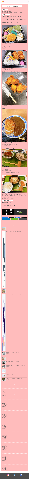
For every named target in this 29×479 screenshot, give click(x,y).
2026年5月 (3, 396)
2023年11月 (4, 425)
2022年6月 (3, 439)
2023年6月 (3, 429)
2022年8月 (3, 437)
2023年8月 (3, 427)
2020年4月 (3, 460)
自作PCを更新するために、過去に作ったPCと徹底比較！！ (13, 231)
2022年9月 (3, 436)
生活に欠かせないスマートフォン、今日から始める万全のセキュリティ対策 (15, 365)
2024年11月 (4, 414)
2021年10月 (4, 448)
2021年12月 (4, 446)
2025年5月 (3, 407)
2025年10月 (4, 404)
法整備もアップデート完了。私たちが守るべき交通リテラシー (14, 378)
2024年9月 (3, 416)
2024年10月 (4, 415)
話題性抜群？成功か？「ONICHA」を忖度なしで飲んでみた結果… (14, 352)
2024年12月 (4, 413)
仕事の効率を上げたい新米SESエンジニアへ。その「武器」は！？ (14, 294)
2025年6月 (3, 406)
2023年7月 (3, 428)
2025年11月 (4, 403)
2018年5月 (3, 469)
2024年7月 (3, 418)
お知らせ (3, 385)
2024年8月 (3, 417)
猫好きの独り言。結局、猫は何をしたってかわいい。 (12, 361)
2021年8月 (3, 449)
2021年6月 (3, 450)
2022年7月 (3, 438)
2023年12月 (4, 424)
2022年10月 (4, 435)
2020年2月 (3, 461)
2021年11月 (4, 447)
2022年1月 (3, 445)
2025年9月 (3, 405)
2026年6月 (3, 395)
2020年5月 (3, 459)
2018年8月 (3, 467)
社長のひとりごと (4, 392)
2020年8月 (3, 456)
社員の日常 (3, 391)
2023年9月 (3, 426)
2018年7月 (3, 468)
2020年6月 (3, 458)
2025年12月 (4, 402)
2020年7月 (3, 457)
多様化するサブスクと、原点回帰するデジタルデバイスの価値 (14, 374)
